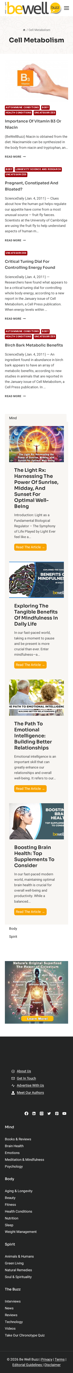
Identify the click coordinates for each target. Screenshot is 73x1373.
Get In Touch (26, 1078)
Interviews (13, 1301)
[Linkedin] (34, 1113)
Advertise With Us (30, 1085)
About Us (24, 1071)
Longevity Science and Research (38, 169)
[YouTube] (64, 1113)
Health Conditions (18, 112)
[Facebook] (26, 1113)
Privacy (46, 1359)
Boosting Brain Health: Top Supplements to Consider (34, 856)
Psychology (14, 1166)
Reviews (11, 1315)
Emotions (12, 1152)
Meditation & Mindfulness (24, 1159)
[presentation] (36, 81)
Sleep (9, 1225)
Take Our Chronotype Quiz (25, 1335)
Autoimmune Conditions (22, 107)
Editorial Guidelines (27, 1364)
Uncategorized (44, 112)
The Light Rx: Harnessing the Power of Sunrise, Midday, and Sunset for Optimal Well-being (36, 488)
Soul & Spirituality (18, 1276)
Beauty (10, 1197)
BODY (45, 107)
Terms (60, 1359)
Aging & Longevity (18, 1191)
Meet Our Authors (30, 1092)
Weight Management (21, 1231)
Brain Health (14, 1146)
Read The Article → (31, 547)
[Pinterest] (56, 1113)
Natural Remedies (18, 1270)
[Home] (24, 30)
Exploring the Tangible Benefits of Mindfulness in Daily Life (36, 615)
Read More (15, 157)
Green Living (14, 1263)
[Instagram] (41, 1113)
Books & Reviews (18, 1139)
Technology (14, 1321)
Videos (10, 1328)
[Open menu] (66, 8)
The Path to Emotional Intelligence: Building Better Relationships (33, 736)
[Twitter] (49, 1113)
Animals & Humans (19, 1256)
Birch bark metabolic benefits (34, 345)
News (9, 1308)
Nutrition (11, 1218)
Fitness (10, 1204)
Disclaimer (52, 1364)
